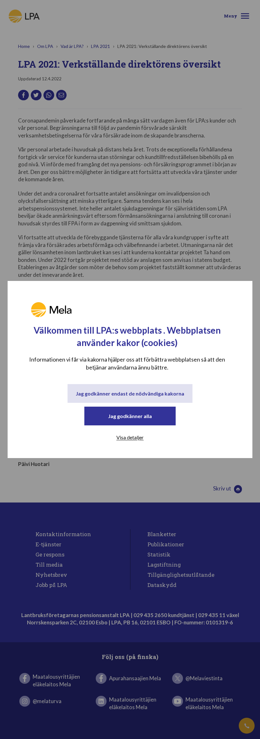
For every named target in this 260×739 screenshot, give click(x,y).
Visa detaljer (130, 437)
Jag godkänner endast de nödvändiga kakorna (130, 393)
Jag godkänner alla (130, 416)
